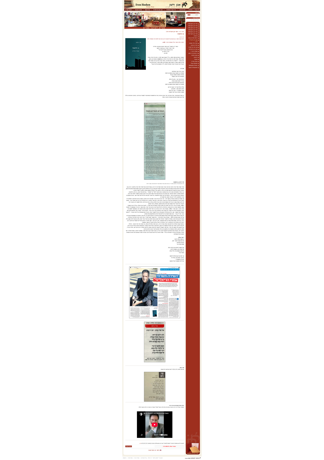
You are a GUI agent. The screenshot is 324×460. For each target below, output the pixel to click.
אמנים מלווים (194, 55)
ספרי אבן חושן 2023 (193, 23)
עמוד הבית (181, 31)
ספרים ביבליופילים (193, 49)
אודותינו (190, 9)
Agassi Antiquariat (193, 67)
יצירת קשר (147, 9)
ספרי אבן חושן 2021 (193, 27)
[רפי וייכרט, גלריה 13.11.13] (154, 342)
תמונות (196, 59)
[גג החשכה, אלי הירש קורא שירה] (154, 141)
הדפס (158, 450)
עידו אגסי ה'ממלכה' (171, 9)
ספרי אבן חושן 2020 (193, 29)
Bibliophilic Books (193, 65)
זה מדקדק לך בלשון (193, 53)
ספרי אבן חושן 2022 (193, 25)
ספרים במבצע (194, 45)
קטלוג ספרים (194, 61)
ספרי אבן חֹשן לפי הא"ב (193, 40)
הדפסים (196, 57)
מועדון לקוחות (138, 9)
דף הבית (197, 9)
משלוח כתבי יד (194, 51)
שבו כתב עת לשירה (158, 9)
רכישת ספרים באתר (193, 38)
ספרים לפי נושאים (193, 43)
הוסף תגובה (151, 450)
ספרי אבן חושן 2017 (193, 34)
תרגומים (196, 36)
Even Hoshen (194, 63)
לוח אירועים (182, 9)
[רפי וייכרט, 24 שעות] (154, 292)
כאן (140, 443)
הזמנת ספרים (128, 9)
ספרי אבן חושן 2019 (193, 31)
